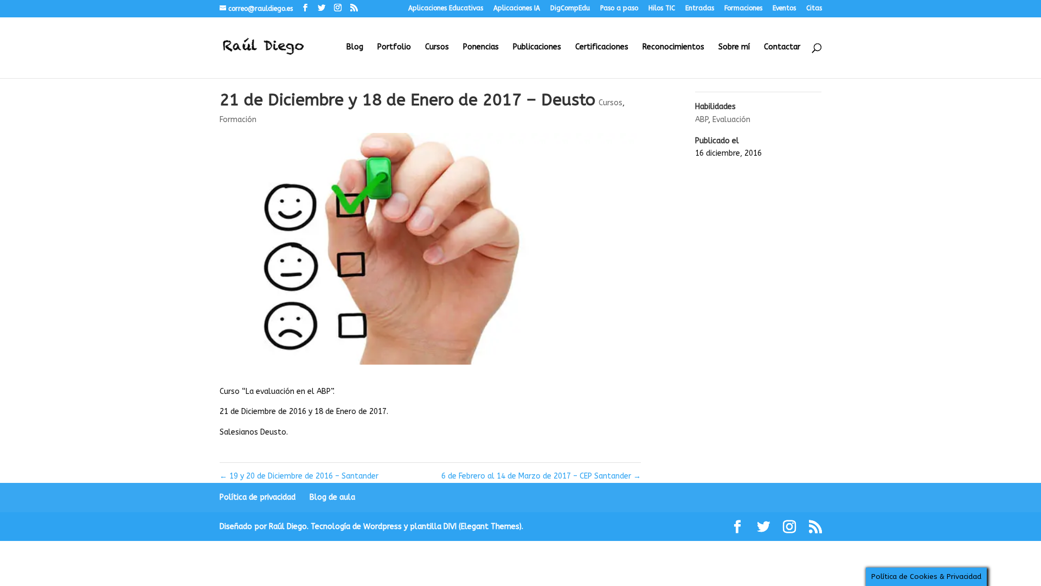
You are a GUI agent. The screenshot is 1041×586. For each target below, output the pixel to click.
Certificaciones (601, 47)
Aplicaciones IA (516, 8)
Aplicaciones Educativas (445, 8)
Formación (238, 119)
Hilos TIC (661, 8)
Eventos (784, 8)
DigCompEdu (570, 8)
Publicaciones (537, 47)
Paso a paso (619, 8)
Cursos (437, 47)
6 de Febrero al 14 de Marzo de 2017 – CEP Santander (541, 476)
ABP (701, 119)
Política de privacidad (257, 497)
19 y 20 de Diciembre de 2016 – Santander (299, 476)
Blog (354, 47)
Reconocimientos (673, 47)
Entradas (699, 8)
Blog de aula (332, 497)
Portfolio (394, 47)
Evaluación (731, 119)
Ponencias (481, 47)
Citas (814, 8)
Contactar (782, 47)
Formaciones (743, 8)
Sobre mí (734, 47)
